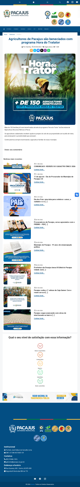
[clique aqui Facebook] (40, 479)
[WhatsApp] (48, 50)
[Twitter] (41, 50)
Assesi (33, 484)
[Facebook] (38, 50)
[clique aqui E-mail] (35, 479)
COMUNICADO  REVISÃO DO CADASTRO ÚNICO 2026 (54, 166)
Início (5, 34)
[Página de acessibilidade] (47, 2)
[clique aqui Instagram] (45, 479)
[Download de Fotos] (34, 50)
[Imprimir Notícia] (31, 50)
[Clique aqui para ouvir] (45, 50)
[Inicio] (4, 29)
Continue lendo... (39, 169)
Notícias (12, 34)
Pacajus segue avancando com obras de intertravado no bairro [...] (50, 314)
